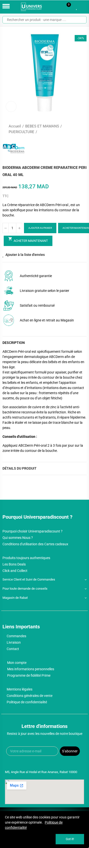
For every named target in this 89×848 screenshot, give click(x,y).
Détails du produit (19, 468)
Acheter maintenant (28, 240)
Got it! (70, 839)
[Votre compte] (84, 7)
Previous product (70, 129)
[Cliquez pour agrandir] (11, 106)
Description (13, 343)
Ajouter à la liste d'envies (25, 255)
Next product (83, 129)
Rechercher (81, 19)
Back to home (76, 129)
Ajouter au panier (40, 228)
